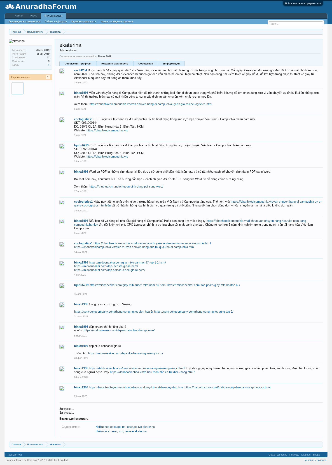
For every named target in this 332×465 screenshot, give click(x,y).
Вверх (316, 454)
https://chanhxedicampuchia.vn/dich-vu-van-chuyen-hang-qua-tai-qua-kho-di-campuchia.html (134, 247)
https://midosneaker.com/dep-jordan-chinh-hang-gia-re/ (119, 330)
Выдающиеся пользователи (24, 21)
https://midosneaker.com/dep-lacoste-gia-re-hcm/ (106, 266)
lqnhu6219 (81, 145)
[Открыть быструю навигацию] (320, 31)
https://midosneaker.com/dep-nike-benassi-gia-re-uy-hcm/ (125, 353)
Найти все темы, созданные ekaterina (121, 431)
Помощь (294, 454)
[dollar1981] (18, 88)
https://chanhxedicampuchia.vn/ (107, 130)
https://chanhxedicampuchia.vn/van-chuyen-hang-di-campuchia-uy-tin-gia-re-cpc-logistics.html (150, 104)
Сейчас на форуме (56, 21)
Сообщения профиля (78, 63)
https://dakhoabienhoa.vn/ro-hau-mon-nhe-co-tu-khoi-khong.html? (152, 372)
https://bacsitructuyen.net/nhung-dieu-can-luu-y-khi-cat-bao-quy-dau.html (136, 387)
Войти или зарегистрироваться (303, 3)
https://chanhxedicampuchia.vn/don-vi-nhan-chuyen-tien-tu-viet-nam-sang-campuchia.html (152, 243)
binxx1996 (81, 92)
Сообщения (145, 63)
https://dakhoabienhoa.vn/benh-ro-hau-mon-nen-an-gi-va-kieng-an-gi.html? (137, 368)
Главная (18, 15)
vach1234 (80, 70)
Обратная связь (278, 454)
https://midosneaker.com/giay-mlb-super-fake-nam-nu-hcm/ (127, 285)
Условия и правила (315, 460)
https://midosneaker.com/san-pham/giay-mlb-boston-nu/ (203, 285)
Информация (171, 63)
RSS (323, 454)
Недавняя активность (114, 63)
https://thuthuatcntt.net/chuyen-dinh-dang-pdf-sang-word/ (126, 186)
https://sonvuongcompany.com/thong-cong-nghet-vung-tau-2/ (193, 311)
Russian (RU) (14, 454)
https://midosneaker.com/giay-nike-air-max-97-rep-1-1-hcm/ (127, 262)
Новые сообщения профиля (117, 21)
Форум (33, 15)
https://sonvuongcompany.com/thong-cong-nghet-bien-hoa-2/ (113, 311)
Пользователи (53, 15)
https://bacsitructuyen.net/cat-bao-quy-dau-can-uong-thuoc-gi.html (228, 387)
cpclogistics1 (83, 119)
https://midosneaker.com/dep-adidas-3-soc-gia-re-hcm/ (109, 270)
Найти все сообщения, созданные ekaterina (125, 426)
